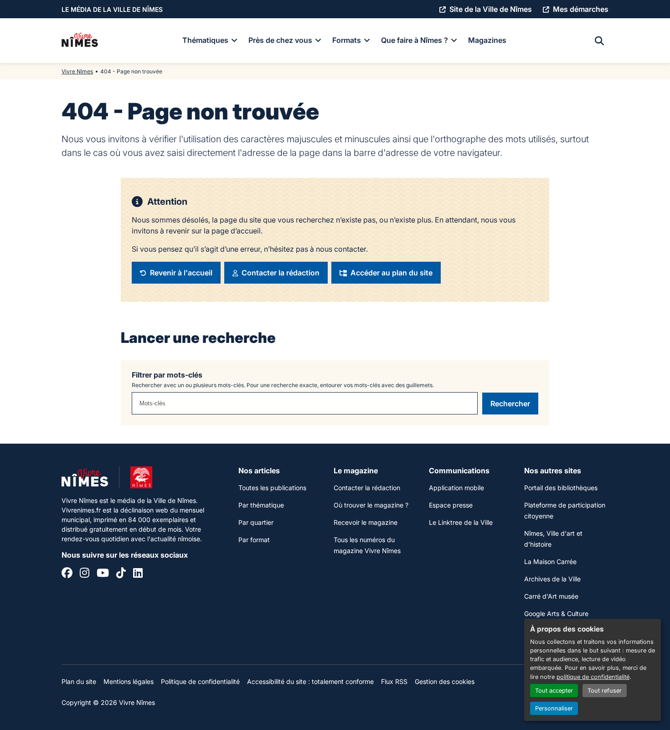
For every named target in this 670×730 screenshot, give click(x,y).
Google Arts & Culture (556, 613)
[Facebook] (67, 574)
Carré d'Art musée (551, 596)
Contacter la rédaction (367, 488)
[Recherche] (599, 41)
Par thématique (261, 505)
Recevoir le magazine (365, 522)
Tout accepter (554, 690)
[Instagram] (84, 574)
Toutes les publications (272, 488)
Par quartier (255, 522)
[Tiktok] (121, 574)
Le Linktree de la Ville (461, 522)
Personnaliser (554, 708)
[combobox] (305, 403)
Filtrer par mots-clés (167, 374)
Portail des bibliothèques (561, 488)
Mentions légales (128, 681)
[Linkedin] (138, 574)
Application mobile (456, 488)
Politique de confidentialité (200, 681)
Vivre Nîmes (77, 71)
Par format (254, 540)
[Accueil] (80, 41)
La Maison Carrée (550, 561)
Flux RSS (394, 681)
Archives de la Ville (552, 579)
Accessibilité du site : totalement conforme (310, 681)
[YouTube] (103, 574)
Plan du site (79, 681)
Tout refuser (605, 690)
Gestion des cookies (444, 681)
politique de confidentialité (593, 676)
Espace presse (451, 505)
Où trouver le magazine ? (371, 505)
